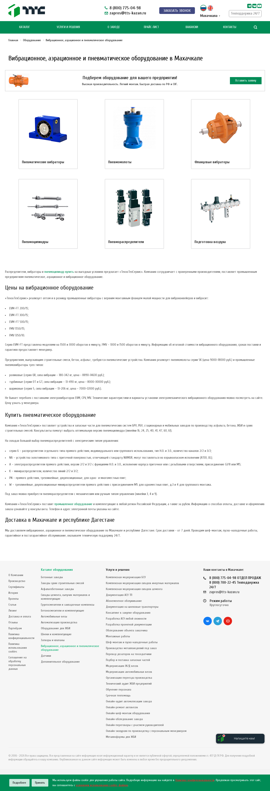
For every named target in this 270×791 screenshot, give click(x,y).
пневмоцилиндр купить (59, 272)
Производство (16, 581)
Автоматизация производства (59, 622)
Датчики (46, 656)
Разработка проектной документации (129, 624)
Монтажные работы (118, 636)
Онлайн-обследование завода (124, 719)
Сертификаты (16, 587)
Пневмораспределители (126, 242)
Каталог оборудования (57, 570)
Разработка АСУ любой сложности (126, 618)
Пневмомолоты (119, 162)
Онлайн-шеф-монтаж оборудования (128, 713)
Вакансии (192, 27)
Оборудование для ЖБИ (55, 628)
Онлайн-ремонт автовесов (122, 707)
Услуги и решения (118, 570)
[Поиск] (255, 27)
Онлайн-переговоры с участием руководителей (135, 725)
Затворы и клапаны (53, 640)
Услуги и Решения (68, 27)
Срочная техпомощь (118, 695)
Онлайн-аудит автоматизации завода (129, 701)
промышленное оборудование (73, 504)
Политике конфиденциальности (194, 780)
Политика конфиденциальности (21, 636)
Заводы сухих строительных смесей (62, 583)
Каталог (24, 27)
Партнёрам (15, 628)
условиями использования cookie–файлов (102, 785)
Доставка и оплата (19, 616)
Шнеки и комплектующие (56, 634)
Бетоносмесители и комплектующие (62, 610)
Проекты (13, 599)
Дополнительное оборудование (60, 661)
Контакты (229, 27)
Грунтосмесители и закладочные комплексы (67, 604)
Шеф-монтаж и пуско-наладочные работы (132, 642)
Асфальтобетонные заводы (57, 589)
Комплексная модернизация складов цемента (134, 589)
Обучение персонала (118, 689)
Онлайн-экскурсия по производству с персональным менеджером (146, 731)
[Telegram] (249, 6)
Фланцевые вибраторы (212, 162)
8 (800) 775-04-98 (125, 7)
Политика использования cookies (17, 647)
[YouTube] (228, 621)
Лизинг (12, 610)
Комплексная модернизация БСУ (126, 577)
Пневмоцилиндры (35, 242)
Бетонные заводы (52, 577)
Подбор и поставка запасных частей (128, 660)
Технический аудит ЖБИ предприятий (129, 683)
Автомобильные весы (54, 616)
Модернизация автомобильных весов (129, 672)
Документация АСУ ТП (119, 595)
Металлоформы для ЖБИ (121, 737)
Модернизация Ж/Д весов (122, 666)
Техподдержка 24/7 (245, 13)
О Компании (15, 575)
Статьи (12, 604)
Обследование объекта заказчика (126, 630)
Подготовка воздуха (210, 242)
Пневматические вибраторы (43, 162)
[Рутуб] (259, 6)
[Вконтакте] (207, 621)
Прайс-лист (151, 27)
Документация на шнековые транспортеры (132, 607)
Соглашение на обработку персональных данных (17, 663)
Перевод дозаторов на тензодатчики (128, 654)
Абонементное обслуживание (124, 601)
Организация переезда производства (129, 678)
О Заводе (114, 27)
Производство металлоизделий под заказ (131, 648)
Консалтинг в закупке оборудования (128, 612)
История (13, 593)
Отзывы (13, 622)
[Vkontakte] (254, 6)
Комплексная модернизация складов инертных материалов (142, 583)
